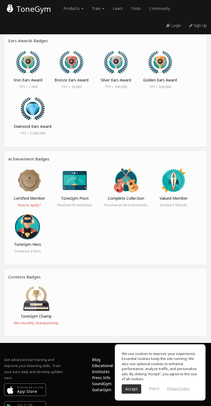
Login (175, 25)
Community (159, 8)
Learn (118, 8)
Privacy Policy (178, 388)
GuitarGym (101, 389)
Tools (136, 8)
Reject (154, 388)
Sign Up (200, 25)
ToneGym (32, 9)
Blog (96, 359)
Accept (131, 388)
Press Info (101, 377)
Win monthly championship (36, 322)
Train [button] (97, 8)
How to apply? (29, 204)
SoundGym (102, 383)
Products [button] (72, 8)
